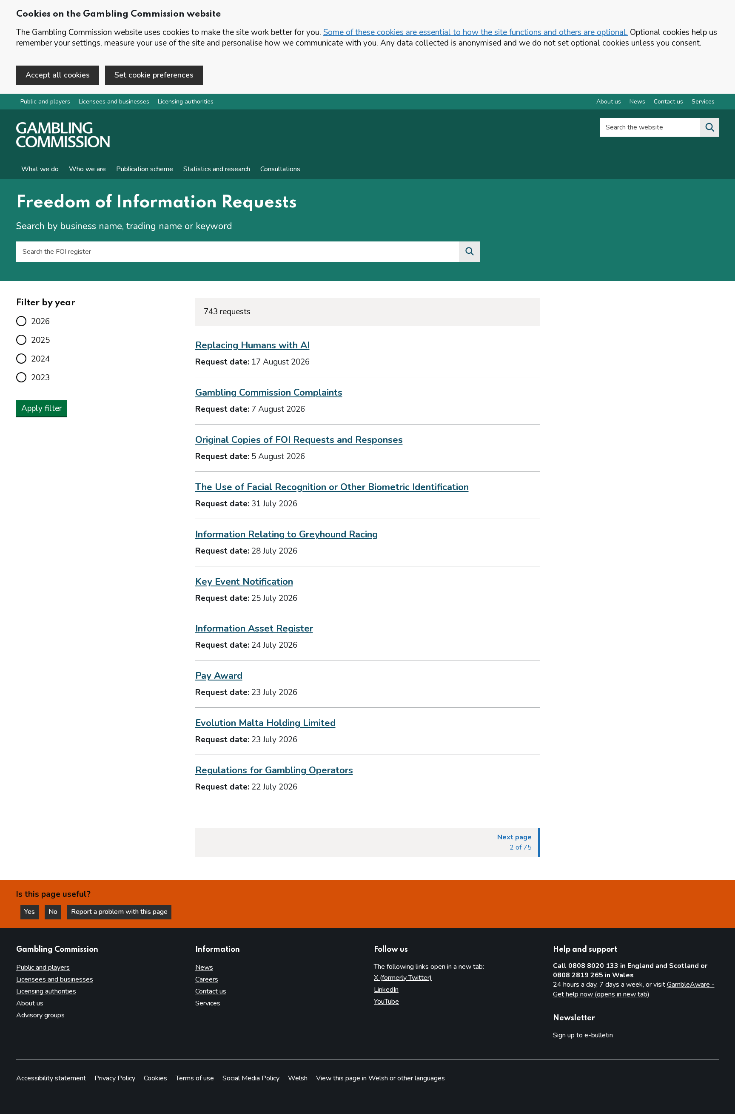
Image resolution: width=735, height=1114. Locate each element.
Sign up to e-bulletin (583, 1035)
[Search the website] (709, 127)
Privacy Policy (114, 1078)
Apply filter (41, 408)
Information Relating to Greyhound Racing (286, 534)
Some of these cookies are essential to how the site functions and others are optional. (475, 32)
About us (608, 102)
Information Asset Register (254, 628)
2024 (40, 359)
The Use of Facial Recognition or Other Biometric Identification (332, 487)
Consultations (280, 169)
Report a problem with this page (119, 911)
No (54, 911)
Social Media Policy (250, 1078)
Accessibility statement (51, 1078)
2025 (40, 340)
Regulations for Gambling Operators (274, 770)
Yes (31, 911)
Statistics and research (216, 169)
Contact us (668, 102)
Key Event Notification (244, 581)
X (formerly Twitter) (403, 977)
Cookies (155, 1078)
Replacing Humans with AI (252, 345)
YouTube (386, 1001)
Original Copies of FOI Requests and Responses (299, 440)
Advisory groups (40, 1015)
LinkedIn (386, 989)
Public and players (45, 102)
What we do (40, 169)
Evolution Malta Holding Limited (265, 723)
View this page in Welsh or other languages (380, 1078)
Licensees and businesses (114, 102)
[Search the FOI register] (469, 251)
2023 (40, 377)
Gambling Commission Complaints (268, 392)
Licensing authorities (186, 102)
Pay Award (218, 675)
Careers (206, 979)
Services (703, 102)
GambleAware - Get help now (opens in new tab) (634, 989)
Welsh (298, 1078)
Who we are (87, 169)
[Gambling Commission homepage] (63, 145)
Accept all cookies (58, 75)
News (637, 102)
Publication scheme (144, 169)
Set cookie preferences (154, 75)
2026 (40, 321)
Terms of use (195, 1078)
